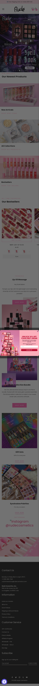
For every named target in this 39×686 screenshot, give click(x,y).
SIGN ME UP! (29, 350)
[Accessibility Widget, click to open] (4, 682)
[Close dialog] (38, 331)
